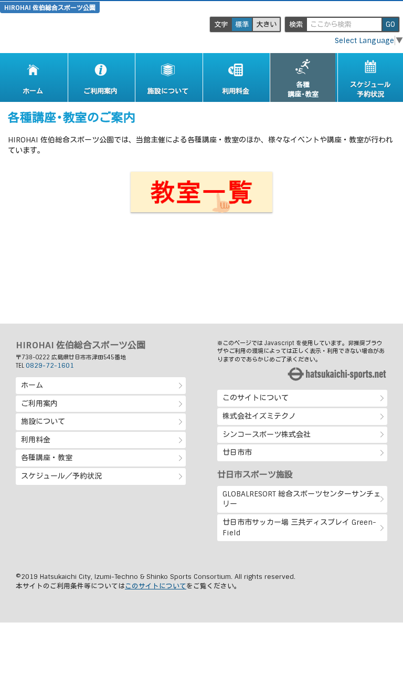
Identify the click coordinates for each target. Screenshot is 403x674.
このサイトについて (255, 397)
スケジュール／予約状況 (61, 476)
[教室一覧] (201, 192)
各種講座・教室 (46, 457)
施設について (43, 421)
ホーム (32, 385)
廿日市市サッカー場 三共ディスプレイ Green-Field (299, 527)
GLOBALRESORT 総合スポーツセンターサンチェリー (301, 499)
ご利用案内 (39, 403)
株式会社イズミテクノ (259, 416)
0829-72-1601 (50, 365)
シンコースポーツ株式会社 (266, 434)
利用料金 (35, 439)
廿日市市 (237, 452)
